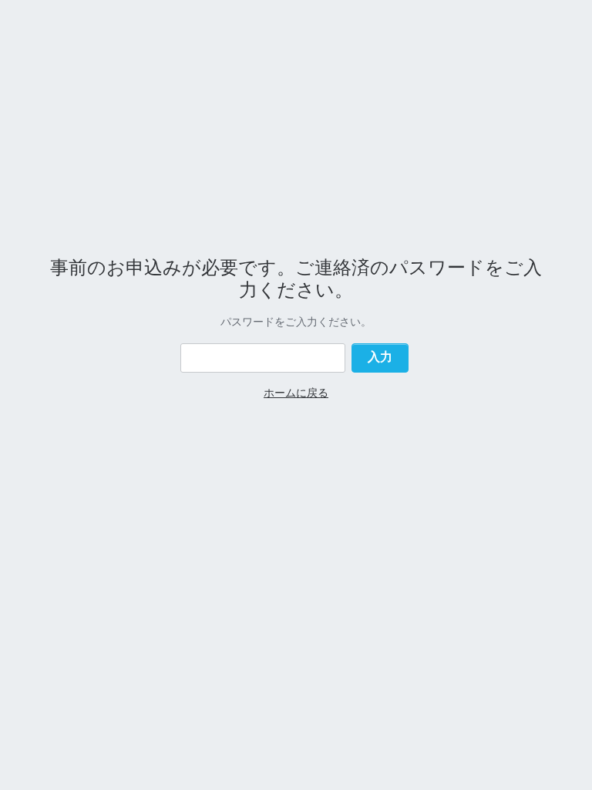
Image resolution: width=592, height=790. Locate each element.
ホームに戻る (296, 392)
